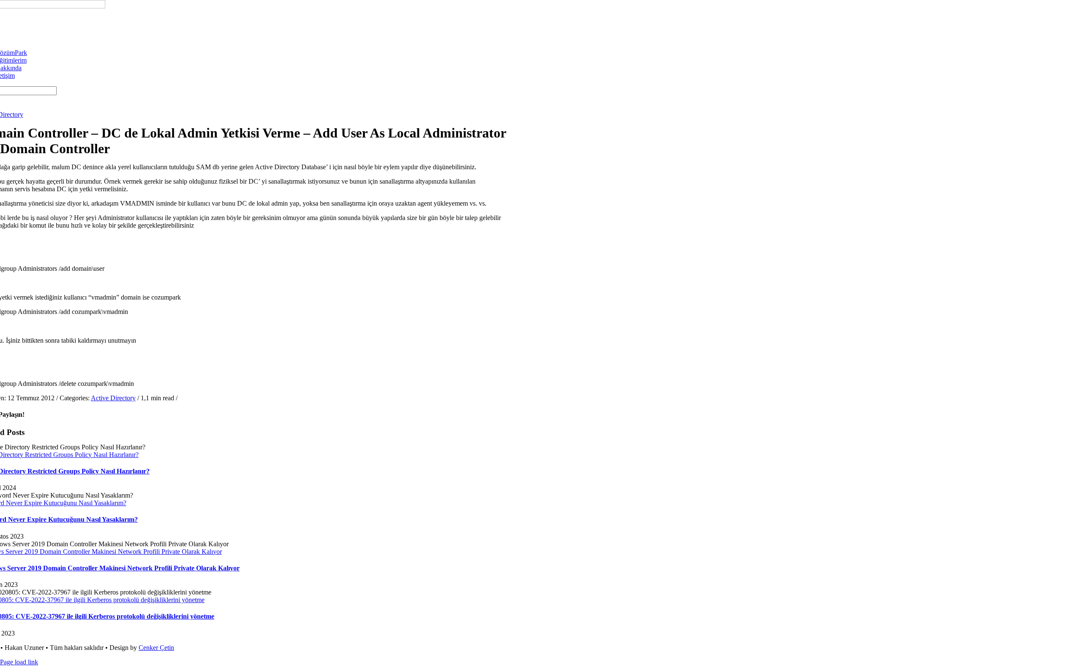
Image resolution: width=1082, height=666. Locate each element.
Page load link (19, 662)
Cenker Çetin (156, 647)
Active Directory (113, 398)
